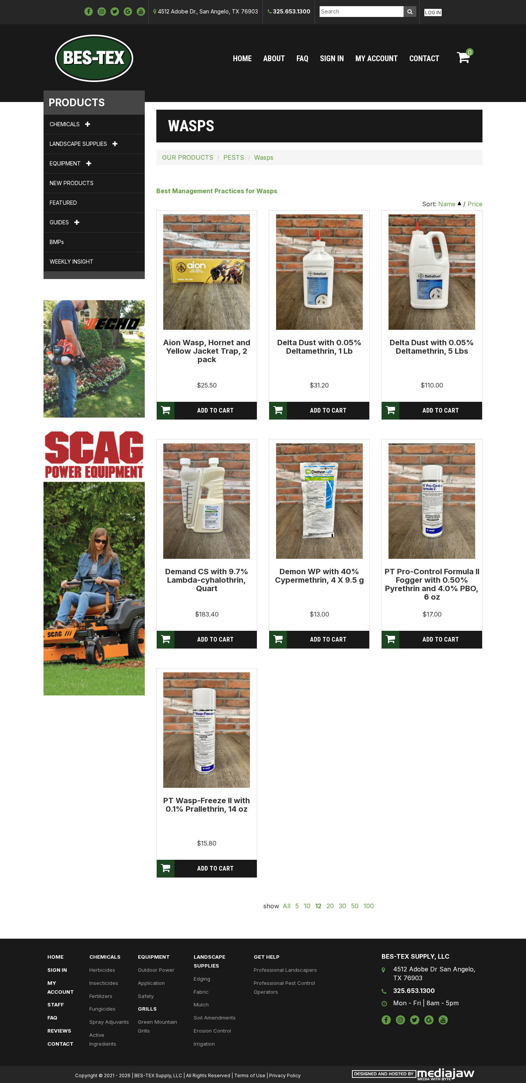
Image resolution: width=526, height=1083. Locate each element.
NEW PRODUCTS (72, 183)
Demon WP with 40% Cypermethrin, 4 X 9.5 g (319, 576)
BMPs (57, 242)
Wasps (263, 157)
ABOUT (274, 58)
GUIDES (60, 222)
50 (354, 906)
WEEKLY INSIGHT (72, 261)
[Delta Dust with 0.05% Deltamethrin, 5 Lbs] (432, 272)
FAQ (302, 58)
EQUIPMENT (66, 163)
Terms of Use (249, 1075)
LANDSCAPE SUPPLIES (79, 143)
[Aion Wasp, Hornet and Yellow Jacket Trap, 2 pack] (206, 272)
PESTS (233, 157)
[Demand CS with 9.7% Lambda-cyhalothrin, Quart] (206, 501)
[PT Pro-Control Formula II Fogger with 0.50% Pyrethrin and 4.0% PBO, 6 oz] (432, 501)
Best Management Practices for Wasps (216, 191)
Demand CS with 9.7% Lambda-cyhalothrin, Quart (206, 580)
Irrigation (204, 1044)
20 (330, 906)
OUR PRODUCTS (187, 157)
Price (474, 204)
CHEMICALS (65, 124)
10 (307, 906)
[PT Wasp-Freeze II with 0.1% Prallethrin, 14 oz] (206, 730)
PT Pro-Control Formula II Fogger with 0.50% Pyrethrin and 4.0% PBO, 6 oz (432, 584)
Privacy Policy (285, 1075)
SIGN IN (332, 58)
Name (447, 204)
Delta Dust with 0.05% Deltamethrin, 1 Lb (319, 347)
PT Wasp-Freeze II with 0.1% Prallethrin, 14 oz (206, 805)
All (286, 906)
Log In (433, 12)
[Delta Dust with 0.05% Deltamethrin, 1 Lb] (319, 272)
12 (318, 906)
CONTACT (424, 58)
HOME (242, 58)
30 (342, 906)
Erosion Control (212, 1031)
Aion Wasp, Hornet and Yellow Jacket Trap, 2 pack (206, 351)
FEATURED (63, 202)
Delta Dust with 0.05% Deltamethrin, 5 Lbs (432, 347)
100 (369, 906)
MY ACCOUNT (376, 58)
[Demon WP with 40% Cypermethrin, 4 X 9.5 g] (319, 501)
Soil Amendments (215, 1017)
